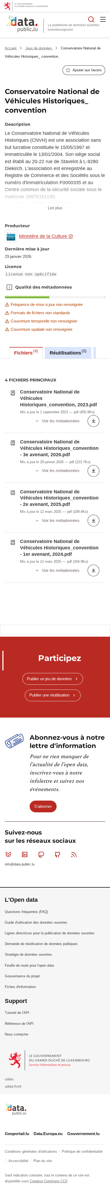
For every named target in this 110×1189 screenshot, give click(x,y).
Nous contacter (16, 1034)
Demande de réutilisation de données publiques (41, 944)
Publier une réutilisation (49, 695)
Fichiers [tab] (25, 352)
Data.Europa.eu (48, 1133)
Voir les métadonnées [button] (61, 421)
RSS (74, 854)
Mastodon (41, 854)
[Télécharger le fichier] (93, 421)
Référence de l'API (19, 1024)
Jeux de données (39, 48)
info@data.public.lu (19, 864)
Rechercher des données (91, 19)
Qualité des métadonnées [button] (9, 287)
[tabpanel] (55, 491)
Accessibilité (19, 1161)
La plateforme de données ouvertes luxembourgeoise (73, 27)
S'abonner (43, 806)
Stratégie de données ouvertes (28, 954)
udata (9, 1079)
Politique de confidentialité (82, 1151)
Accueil (11, 48)
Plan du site (42, 1161)
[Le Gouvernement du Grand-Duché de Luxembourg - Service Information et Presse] (49, 1060)
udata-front (13, 1086)
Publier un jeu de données (49, 678)
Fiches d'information (20, 987)
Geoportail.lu (17, 1133)
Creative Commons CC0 (48, 1181)
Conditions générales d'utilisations (31, 1151)
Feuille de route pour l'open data (29, 965)
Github (58, 854)
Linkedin (24, 854)
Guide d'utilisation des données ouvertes (36, 922)
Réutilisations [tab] (67, 352)
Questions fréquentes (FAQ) (26, 912)
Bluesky (8, 854)
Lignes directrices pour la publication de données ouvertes (50, 933)
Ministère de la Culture (43, 236)
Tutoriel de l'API (17, 1013)
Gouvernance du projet (22, 976)
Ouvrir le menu (103, 19)
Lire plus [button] (55, 208)
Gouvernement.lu (83, 1133)
